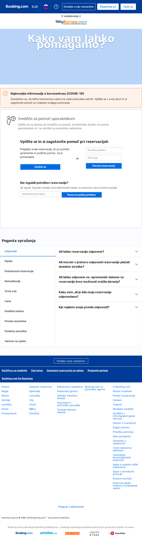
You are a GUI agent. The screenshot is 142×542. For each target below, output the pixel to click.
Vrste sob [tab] (11, 291)
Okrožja (5, 400)
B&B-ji (32, 408)
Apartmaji (34, 391)
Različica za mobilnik (14, 370)
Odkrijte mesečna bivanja (67, 397)
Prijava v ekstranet (71, 506)
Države (5, 386)
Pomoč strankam (122, 391)
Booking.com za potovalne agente (95, 388)
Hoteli (4, 408)
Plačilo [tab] (8, 261)
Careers (117, 400)
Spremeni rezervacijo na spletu (65, 370)
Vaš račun (37, 370)
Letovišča (34, 395)
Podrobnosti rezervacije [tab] (19, 271)
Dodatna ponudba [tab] (16, 331)
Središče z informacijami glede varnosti (124, 416)
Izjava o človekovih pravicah (123, 473)
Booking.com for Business (17, 378)
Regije (5, 391)
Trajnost (117, 404)
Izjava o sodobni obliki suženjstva (125, 466)
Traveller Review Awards (66, 411)
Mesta (5, 395)
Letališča (6, 404)
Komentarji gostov (67, 391)
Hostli (32, 404)
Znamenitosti (8, 413)
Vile (31, 400)
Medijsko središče (123, 408)
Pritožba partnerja (123, 431)
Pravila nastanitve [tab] (15, 321)
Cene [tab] (8, 301)
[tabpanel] (99, 279)
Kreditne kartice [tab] (14, 311)
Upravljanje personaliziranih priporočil (122, 457)
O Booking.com (121, 386)
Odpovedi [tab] (11, 251)
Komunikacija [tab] (12, 281)
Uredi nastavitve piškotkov (122, 449)
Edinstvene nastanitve (70, 386)
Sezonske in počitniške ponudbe (68, 404)
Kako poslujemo (122, 436)
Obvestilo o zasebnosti (119, 442)
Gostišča (34, 413)
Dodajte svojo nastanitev (71, 360)
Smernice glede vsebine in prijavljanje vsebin (125, 485)
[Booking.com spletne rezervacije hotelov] (17, 7)
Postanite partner (98, 370)
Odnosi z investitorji (124, 422)
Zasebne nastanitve (40, 386)
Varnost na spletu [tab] (15, 341)
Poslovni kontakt (122, 478)
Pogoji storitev (121, 427)
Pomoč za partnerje (124, 395)
